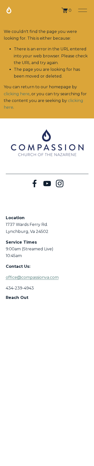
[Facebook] (35, 183)
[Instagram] (60, 183)
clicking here (17, 94)
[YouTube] (47, 183)
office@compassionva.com (32, 277)
